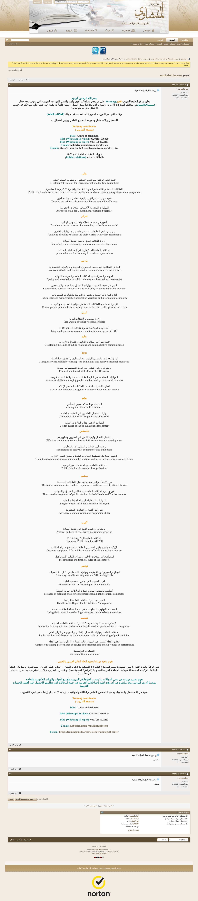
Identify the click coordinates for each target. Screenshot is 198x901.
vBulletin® (98, 850)
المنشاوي (27, 840)
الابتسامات (135, 819)
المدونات (160, 40)
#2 (10, 749)
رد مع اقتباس (14, 745)
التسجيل (37, 2)
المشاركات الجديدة (183, 44)
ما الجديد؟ (184, 40)
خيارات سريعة (137, 44)
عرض (13, 80)
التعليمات (173, 44)
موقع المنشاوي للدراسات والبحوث (164, 59)
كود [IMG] (135, 821)
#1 (10, 84)
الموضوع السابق (105, 806)
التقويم (166, 44)
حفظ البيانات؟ (83, 5)
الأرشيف (19, 840)
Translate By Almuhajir (99, 853)
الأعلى (11, 799)
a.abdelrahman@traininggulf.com (89, 725)
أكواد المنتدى (134, 816)
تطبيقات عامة (149, 44)
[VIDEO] (136, 824)
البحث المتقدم (12, 44)
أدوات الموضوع (24, 80)
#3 (10, 774)
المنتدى (172, 40)
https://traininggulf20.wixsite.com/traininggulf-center (89, 731)
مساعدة (48, 2)
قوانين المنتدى (133, 830)
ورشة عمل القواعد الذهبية (171, 75)
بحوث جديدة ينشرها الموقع (137, 59)
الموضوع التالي (92, 806)
